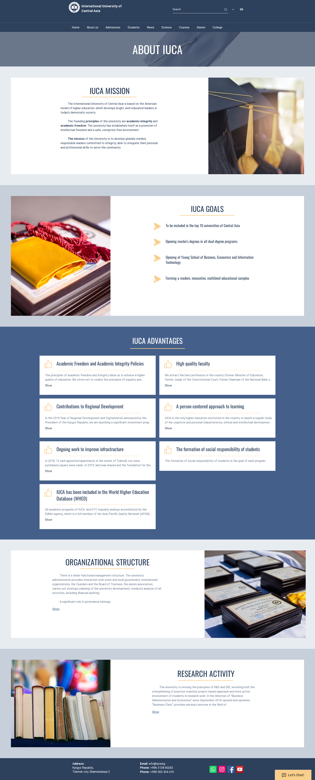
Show (48, 385)
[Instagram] (221, 769)
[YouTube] (239, 769)
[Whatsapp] (213, 769)
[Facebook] (230, 769)
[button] (166, 27)
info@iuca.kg (157, 763)
